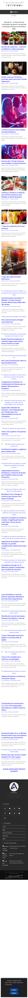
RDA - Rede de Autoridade (17, 872)
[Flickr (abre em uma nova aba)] (18, 5)
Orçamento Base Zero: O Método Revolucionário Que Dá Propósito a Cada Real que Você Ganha (14, 729)
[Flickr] (10, 807)
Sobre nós (5, 830)
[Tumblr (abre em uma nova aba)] (16, 5)
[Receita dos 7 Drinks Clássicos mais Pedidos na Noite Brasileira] (14, 158)
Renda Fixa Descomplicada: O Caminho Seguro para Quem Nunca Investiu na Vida (12, 341)
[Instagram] (14, 803)
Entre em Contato (7, 827)
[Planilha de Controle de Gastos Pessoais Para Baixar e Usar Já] (14, 613)
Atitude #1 (7, 869)
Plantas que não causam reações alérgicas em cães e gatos (13, 750)
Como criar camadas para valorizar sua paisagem (11, 658)
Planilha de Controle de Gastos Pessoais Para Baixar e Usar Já (13, 617)
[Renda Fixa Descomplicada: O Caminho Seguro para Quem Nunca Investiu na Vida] (14, 336)
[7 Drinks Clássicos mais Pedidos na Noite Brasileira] (14, 126)
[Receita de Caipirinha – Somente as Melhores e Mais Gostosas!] (14, 43)
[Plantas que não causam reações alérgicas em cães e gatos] (14, 746)
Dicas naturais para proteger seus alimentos (12, 321)
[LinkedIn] (19, 803)
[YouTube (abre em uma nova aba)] (20, 5)
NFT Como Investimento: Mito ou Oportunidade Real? (13, 362)
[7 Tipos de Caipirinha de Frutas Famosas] (14, 223)
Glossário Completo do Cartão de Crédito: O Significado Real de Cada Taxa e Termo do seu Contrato (13, 521)
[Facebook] (10, 803)
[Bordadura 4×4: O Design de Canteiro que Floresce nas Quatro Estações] (14, 491)
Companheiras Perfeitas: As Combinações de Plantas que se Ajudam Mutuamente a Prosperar (13, 385)
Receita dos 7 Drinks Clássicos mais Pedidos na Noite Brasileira (13, 162)
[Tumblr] (14, 807)
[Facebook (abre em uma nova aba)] (9, 5)
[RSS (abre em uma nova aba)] (21, 5)
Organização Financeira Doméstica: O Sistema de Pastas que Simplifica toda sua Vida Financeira (13, 474)
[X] (5, 803)
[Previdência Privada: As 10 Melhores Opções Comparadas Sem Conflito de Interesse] (14, 562)
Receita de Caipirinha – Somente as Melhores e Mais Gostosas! (13, 48)
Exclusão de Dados (14, 867)
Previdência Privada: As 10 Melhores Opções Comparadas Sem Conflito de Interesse (12, 567)
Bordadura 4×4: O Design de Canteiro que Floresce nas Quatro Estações (11, 496)
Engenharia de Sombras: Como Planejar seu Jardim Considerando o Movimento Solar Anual (14, 544)
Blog (4, 824)
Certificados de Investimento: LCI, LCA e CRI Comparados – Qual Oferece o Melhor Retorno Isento (13, 701)
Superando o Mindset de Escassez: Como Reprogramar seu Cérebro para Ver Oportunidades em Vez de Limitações (12, 412)
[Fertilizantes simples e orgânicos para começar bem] (14, 446)
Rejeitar (14, 993)
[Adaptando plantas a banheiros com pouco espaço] (14, 673)
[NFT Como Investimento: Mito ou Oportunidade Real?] (14, 357)
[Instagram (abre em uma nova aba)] (12, 5)
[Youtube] (19, 807)
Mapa (4, 833)
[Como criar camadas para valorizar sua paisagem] (14, 654)
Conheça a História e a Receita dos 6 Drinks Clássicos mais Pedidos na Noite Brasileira (12, 195)
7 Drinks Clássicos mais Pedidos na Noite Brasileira (13, 131)
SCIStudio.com (14, 869)
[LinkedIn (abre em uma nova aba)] (14, 5)
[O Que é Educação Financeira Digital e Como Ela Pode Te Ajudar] (14, 632)
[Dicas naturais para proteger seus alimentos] (14, 316)
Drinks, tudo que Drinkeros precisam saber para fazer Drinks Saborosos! (14, 79)
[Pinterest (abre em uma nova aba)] (11, 5)
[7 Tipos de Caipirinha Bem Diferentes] (14, 273)
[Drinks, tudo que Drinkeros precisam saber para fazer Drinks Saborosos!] (14, 74)
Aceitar (14, 990)
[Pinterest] (5, 807)
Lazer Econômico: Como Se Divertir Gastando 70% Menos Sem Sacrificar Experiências (12, 596)
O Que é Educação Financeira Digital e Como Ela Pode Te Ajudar (12, 637)
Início (4, 821)
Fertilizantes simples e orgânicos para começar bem (13, 450)
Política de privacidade (9, 866)
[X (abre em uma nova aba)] (7, 5)
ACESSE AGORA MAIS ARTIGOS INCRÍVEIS (14, 764)
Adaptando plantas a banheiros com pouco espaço (13, 677)
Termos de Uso (19, 866)
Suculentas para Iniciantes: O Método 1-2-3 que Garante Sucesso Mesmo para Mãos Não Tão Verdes (13, 301)
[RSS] (5, 812)
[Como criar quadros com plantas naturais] (14, 428)
